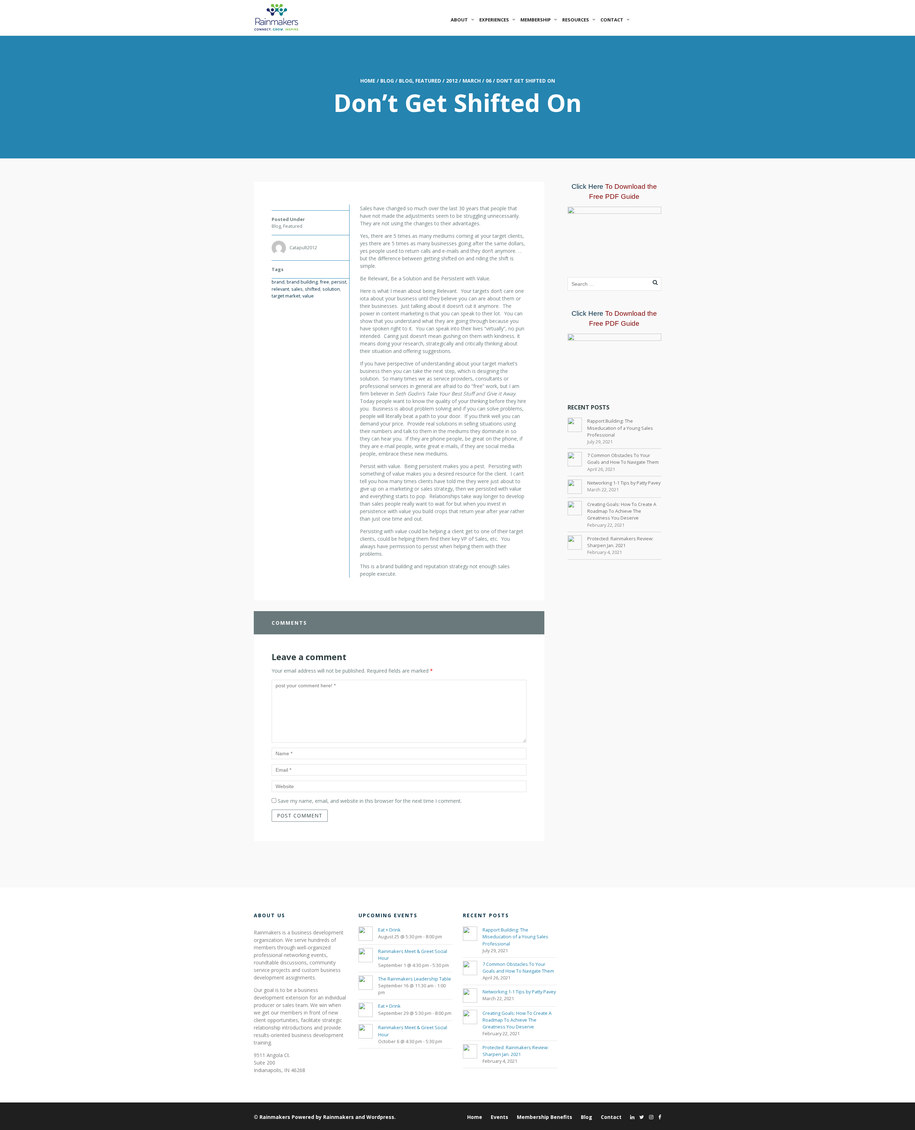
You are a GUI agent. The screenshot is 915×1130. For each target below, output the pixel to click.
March (472, 80)
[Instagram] (649, 1117)
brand (278, 282)
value (308, 296)
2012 (452, 80)
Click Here (587, 186)
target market (286, 296)
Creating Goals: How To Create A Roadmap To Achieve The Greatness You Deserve (621, 511)
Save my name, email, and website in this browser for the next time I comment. (370, 800)
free (324, 282)
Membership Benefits (544, 1117)
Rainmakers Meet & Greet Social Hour (412, 954)
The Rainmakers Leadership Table (414, 979)
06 (488, 80)
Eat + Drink (389, 930)
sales (297, 289)
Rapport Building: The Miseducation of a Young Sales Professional (620, 428)
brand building (302, 282)
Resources (575, 19)
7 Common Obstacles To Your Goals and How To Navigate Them (623, 458)
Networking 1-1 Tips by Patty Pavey (624, 483)
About (459, 19)
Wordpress (380, 1117)
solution (331, 289)
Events (499, 1117)
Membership (535, 19)
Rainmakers (274, 1117)
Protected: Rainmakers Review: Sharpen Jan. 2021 (620, 542)
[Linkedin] (630, 1117)
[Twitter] (640, 1117)
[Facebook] (658, 1117)
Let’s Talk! (648, 19)
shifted (312, 289)
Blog (387, 80)
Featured (428, 80)
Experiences (494, 19)
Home (367, 80)
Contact (611, 19)
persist (338, 282)
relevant (280, 289)
